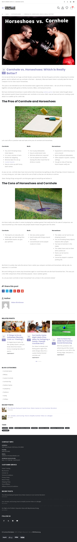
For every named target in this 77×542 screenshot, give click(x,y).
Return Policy (5, 480)
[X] (67, 1)
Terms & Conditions (7, 475)
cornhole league (44, 428)
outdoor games (48, 92)
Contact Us (5, 473)
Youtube (17, 521)
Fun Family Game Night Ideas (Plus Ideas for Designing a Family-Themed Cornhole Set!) (16, 339)
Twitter (7, 291)
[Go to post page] (13, 327)
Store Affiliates (6, 484)
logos (67, 428)
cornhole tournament (57, 428)
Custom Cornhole (8, 378)
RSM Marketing (36, 532)
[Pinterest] (70, 1)
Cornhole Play (7, 381)
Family (5, 395)
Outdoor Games (7, 385)
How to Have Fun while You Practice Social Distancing (39, 341)
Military (5, 374)
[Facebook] (64, 1)
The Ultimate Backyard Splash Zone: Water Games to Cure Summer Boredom (32, 408)
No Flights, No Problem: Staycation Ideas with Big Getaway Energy (20, 508)
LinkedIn (10, 291)
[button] (3, 7)
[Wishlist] (66, 8)
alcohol (5, 428)
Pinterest (18, 291)
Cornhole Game (7, 371)
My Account (5, 471)
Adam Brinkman (17, 302)
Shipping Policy (6, 482)
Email (22, 291)
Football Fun (6, 388)
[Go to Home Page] (2, 14)
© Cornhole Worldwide (8, 532)
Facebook (3, 291)
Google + (14, 291)
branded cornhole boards (22, 428)
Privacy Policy (6, 477)
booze (11, 428)
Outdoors (6, 392)
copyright (34, 428)
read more (10, 357)
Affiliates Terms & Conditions (10, 486)
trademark (6, 430)
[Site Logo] (10, 7)
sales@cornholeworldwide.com (10, 456)
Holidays (5, 399)
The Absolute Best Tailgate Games (64, 340)
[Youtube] (73, 1)
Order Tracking (6, 468)
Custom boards (9, 162)
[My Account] (62, 8)
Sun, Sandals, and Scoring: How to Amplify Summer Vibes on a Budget (30, 416)
